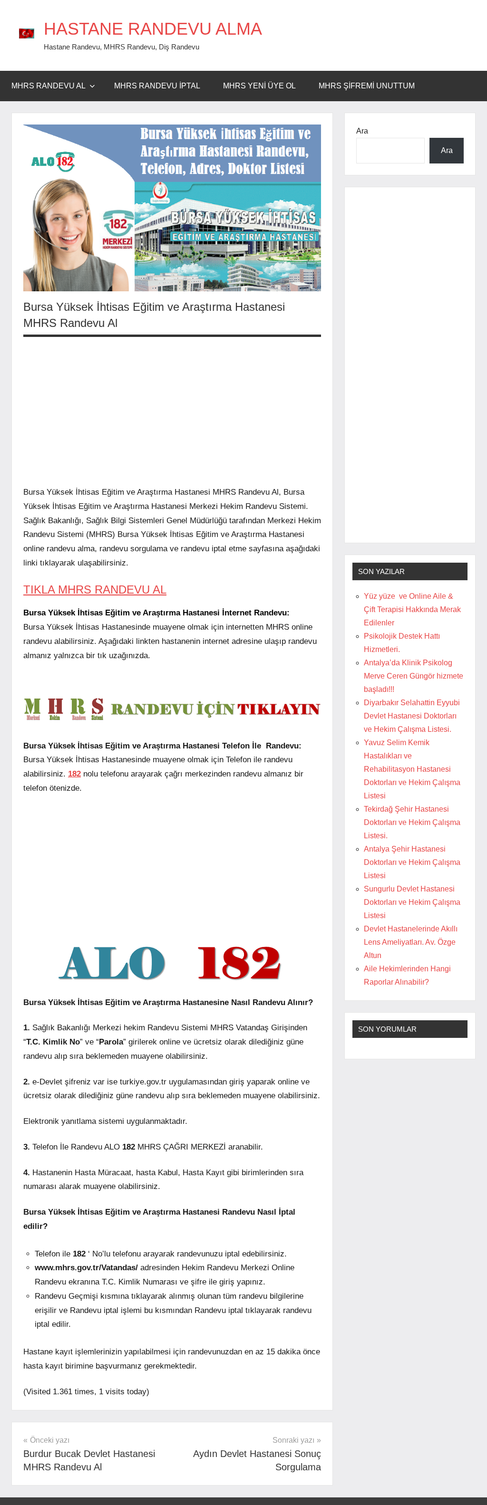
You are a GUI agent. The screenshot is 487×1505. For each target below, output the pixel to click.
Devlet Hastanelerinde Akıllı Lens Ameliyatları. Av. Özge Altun (411, 942)
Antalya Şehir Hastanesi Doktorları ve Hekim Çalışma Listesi (412, 862)
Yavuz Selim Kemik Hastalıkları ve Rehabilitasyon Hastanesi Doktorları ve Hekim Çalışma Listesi (412, 769)
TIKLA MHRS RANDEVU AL (94, 589)
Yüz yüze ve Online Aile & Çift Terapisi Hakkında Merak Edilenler (412, 609)
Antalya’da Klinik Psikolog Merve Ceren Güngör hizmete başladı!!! (413, 676)
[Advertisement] (172, 411)
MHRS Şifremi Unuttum (367, 86)
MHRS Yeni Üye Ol (259, 86)
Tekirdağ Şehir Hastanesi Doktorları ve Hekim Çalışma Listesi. (412, 822)
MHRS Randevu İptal (157, 86)
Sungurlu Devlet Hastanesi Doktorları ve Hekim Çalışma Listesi (412, 902)
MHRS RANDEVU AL (48, 86)
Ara (362, 131)
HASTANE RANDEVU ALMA (153, 28)
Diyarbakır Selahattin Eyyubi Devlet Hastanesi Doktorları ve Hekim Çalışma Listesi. (412, 716)
